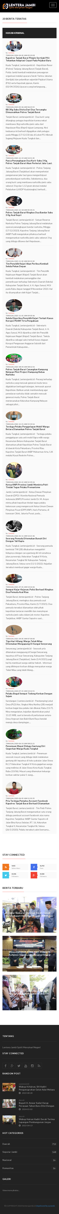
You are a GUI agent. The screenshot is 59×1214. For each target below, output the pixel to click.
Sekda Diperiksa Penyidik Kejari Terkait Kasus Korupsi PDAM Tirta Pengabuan (29, 319)
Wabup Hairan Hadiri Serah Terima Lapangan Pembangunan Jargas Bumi (37, 1122)
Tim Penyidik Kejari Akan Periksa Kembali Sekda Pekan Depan (27, 265)
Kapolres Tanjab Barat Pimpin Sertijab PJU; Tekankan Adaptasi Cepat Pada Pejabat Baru (28, 59)
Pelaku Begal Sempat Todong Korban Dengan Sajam (29, 694)
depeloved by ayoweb (45, 1206)
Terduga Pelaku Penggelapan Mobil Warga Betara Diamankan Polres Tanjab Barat (27, 428)
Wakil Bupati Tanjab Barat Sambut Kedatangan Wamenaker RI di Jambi (29, 992)
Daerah (29, 1144)
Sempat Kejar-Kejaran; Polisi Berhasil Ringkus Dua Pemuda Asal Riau (29, 590)
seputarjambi (24, 1084)
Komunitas (28, 1168)
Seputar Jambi (29, 1152)
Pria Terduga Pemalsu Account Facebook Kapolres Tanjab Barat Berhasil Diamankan (27, 802)
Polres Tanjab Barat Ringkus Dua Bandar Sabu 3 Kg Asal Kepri (29, 213)
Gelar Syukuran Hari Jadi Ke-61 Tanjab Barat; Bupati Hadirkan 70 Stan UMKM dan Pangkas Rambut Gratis (29, 915)
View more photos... (11, 1190)
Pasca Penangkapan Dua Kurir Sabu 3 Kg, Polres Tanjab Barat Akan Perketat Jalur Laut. (29, 162)
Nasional (28, 1160)
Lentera (11, 53)
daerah (21, 1100)
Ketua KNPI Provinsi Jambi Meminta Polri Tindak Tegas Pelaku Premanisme (27, 486)
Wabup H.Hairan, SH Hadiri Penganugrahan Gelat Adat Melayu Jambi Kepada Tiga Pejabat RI (37, 1089)
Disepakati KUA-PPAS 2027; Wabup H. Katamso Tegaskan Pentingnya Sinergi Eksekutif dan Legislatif (29, 954)
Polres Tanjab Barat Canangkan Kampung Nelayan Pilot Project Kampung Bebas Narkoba (27, 372)
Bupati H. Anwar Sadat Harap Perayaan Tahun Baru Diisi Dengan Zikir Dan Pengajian (36, 1106)
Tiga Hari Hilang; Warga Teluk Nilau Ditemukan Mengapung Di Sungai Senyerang (29, 642)
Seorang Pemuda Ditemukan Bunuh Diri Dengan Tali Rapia (26, 539)
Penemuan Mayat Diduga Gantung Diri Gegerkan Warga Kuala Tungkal (25, 747)
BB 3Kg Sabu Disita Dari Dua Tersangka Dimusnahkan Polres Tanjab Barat (26, 110)
